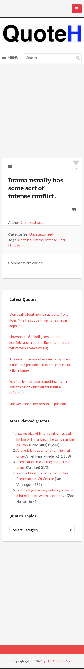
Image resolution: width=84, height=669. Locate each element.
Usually (14, 245)
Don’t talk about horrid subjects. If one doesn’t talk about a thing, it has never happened (39, 320)
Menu (13, 57)
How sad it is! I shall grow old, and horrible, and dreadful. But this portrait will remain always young (39, 342)
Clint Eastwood (33, 222)
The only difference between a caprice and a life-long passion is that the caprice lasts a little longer (41, 365)
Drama (38, 239)
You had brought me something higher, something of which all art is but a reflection (38, 387)
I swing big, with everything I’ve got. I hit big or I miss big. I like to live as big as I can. (45, 439)
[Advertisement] (42, 111)
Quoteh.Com (50, 661)
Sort (62, 239)
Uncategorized (41, 234)
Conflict (24, 239)
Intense (51, 239)
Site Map (66, 661)
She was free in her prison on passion (37, 404)
